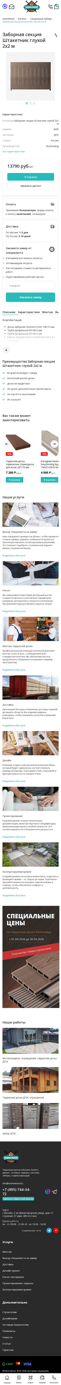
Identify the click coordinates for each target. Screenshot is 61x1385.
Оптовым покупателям (15, 1324)
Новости (7, 1337)
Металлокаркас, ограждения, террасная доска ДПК (29, 1060)
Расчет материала (13, 1276)
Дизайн (6, 760)
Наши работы (14, 1022)
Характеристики (29, 312)
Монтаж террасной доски (17, 646)
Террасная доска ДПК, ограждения (23, 1097)
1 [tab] (26, 103)
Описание (8, 312)
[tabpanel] (30, 76)
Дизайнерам (9, 1318)
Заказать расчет (30, 185)
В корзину (31, 176)
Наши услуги (13, 497)
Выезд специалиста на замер (19, 531)
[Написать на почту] (11, 6)
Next (54, 444)
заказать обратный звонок (18, 1198)
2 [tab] (30, 103)
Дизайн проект (11, 1270)
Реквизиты (8, 1331)
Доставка (7, 704)
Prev (6, 444)
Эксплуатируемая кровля (16, 871)
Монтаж (47, 312)
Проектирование (12, 816)
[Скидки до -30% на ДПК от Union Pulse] (30, 1007)
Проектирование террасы (17, 1283)
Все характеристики (13, 151)
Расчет (6, 590)
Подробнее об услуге (13, 555)
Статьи (6, 1343)
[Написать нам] (4, 6)
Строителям (9, 1312)
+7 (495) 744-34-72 (50, 6)
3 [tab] (34, 103)
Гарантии (8, 1349)
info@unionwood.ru (12, 1183)
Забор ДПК (9, 1133)
